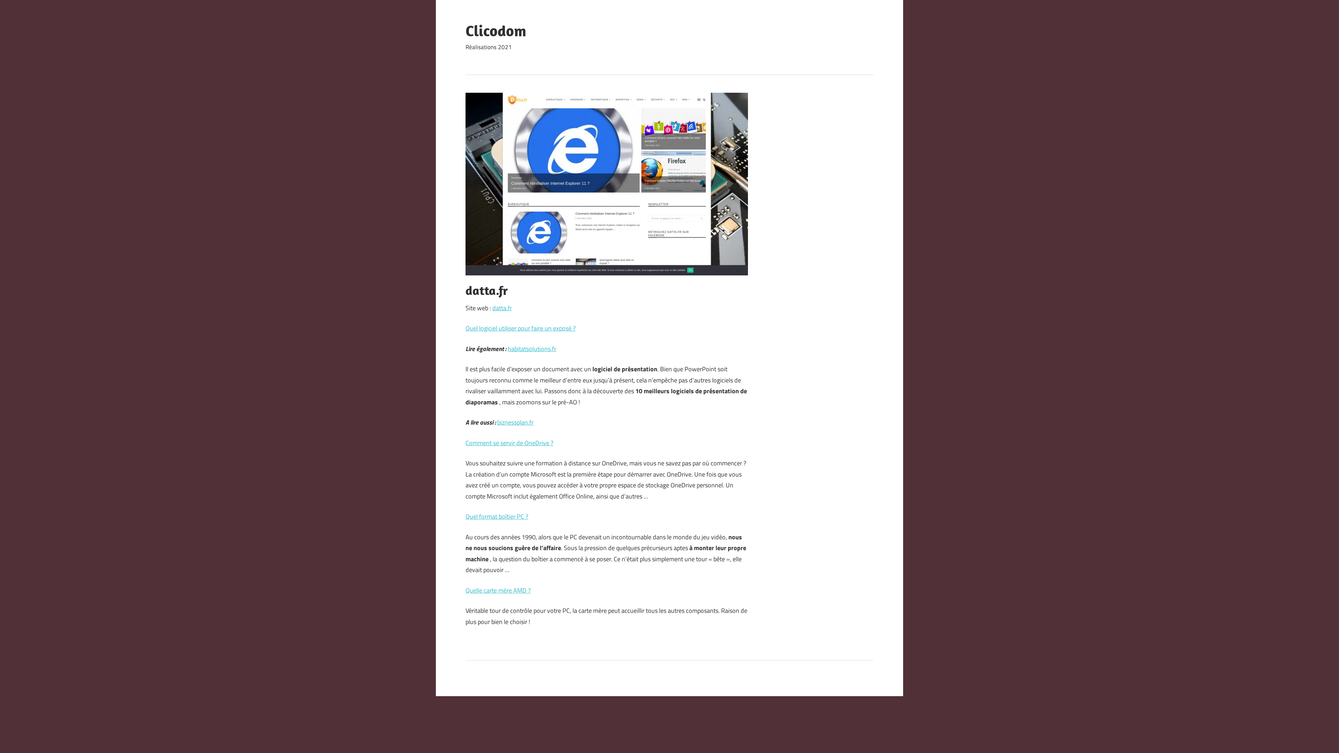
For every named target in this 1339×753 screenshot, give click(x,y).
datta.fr (502, 308)
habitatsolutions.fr (532, 348)
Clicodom (496, 30)
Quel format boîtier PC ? (497, 516)
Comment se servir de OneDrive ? (509, 443)
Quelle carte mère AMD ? (498, 590)
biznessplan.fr (515, 422)
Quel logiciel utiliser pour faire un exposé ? (521, 328)
